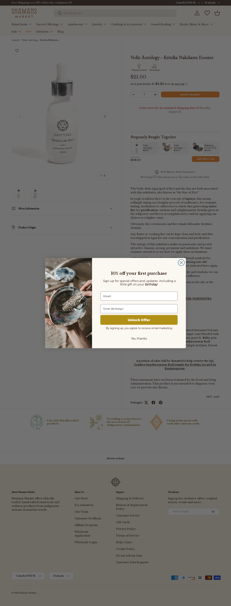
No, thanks (139, 338)
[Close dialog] (181, 262)
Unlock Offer (139, 320)
